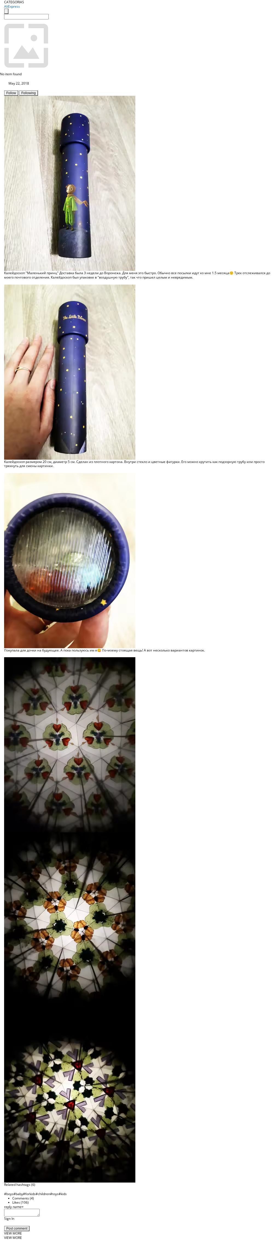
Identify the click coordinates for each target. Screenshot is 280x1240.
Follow (11, 93)
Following (28, 93)
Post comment (16, 1228)
